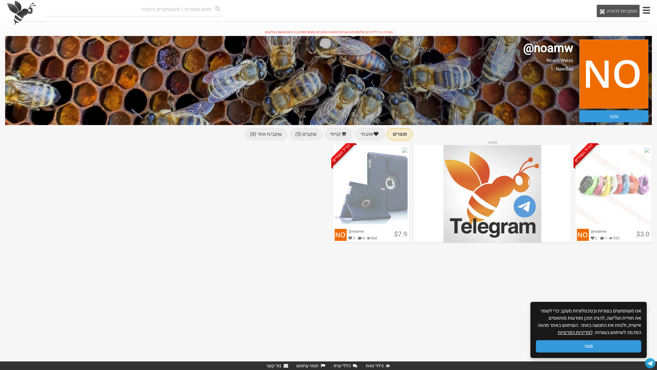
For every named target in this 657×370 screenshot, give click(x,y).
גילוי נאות (375, 365)
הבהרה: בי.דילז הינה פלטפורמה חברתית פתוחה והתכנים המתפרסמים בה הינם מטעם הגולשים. (328, 32)
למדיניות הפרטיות (575, 332)
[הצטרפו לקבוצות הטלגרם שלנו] (650, 363)
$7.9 (400, 234)
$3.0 (642, 234)
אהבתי (367, 134)
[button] (646, 10)
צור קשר (273, 365)
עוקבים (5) (306, 134)
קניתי (335, 134)
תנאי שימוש (307, 365)
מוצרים (400, 134)
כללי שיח (342, 365)
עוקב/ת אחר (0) (266, 134)
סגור (588, 346)
